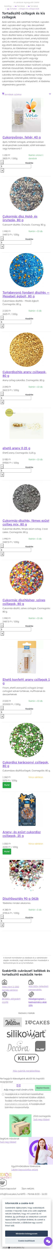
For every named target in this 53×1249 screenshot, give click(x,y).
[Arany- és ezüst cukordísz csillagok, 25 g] (26, 809)
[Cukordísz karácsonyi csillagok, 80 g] (26, 739)
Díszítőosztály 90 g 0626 (21, 898)
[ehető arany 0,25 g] (26, 425)
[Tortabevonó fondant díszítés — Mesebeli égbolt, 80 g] (26, 270)
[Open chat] (48, 1242)
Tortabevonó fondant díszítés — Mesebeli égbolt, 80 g (26, 294)
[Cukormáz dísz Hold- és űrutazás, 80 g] (26, 193)
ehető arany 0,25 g (16, 448)
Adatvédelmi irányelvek (16, 1104)
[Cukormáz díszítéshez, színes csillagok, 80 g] (26, 577)
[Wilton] (12, 1022)
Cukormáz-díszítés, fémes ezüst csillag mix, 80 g (26, 522)
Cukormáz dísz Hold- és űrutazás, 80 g (20, 218)
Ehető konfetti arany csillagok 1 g (26, 681)
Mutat (7, 785)
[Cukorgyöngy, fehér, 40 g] (26, 114)
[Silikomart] (26, 1034)
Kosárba (29, 163)
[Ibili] (40, 1046)
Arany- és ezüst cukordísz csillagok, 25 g (22, 834)
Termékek (21, 6)
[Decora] (18, 1046)
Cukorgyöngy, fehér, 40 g (22, 137)
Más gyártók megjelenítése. (26, 1070)
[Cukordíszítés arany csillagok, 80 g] (26, 349)
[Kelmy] (26, 1058)
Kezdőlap (8, 6)
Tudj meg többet (41, 1119)
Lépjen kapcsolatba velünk (24, 1169)
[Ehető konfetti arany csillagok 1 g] (26, 657)
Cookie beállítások (26, 1241)
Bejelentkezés (42, 1088)
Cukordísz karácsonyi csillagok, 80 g (26, 764)
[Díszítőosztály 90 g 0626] (26, 876)
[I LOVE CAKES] (37, 1022)
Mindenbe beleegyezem (26, 1234)
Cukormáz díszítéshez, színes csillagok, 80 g (24, 602)
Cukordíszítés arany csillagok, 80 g (24, 374)
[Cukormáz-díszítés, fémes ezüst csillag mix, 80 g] (26, 498)
